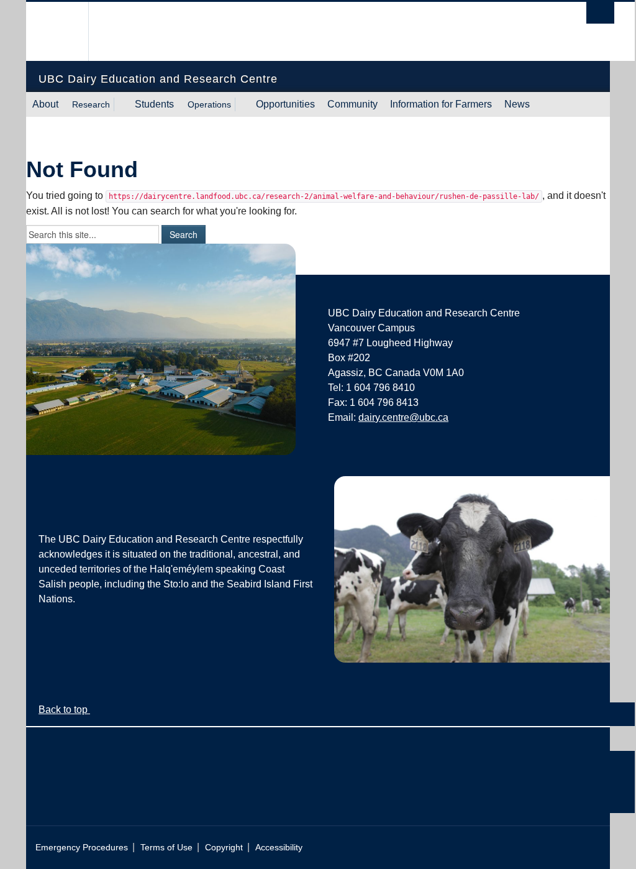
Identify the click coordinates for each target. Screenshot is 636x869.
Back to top (64, 709)
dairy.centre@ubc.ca (403, 417)
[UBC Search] (600, 13)
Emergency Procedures (81, 847)
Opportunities (285, 104)
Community (352, 104)
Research (91, 104)
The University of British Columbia (68, 31)
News (517, 104)
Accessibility (278, 847)
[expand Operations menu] (242, 104)
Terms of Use (166, 847)
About (45, 104)
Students (154, 104)
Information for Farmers (441, 104)
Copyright (224, 847)
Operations (209, 104)
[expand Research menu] (121, 104)
